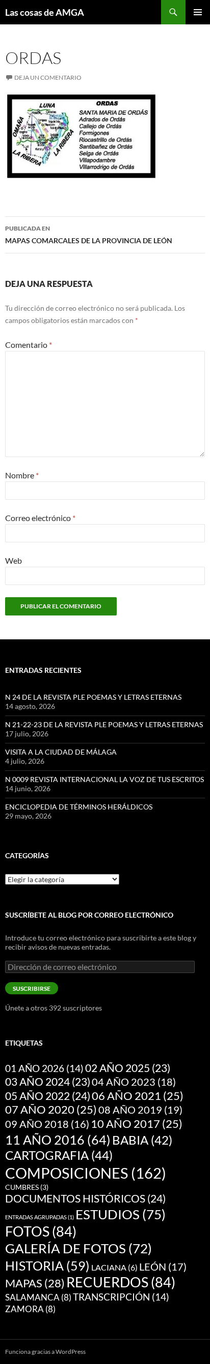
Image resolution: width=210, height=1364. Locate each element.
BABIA (142, 1140)
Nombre (22, 475)
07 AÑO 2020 (51, 1109)
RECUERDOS (120, 1282)
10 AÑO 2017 (136, 1123)
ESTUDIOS (120, 1214)
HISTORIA (47, 1265)
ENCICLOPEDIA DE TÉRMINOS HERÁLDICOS (78, 806)
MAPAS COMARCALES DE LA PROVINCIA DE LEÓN (88, 234)
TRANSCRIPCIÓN (121, 1297)
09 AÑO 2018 (47, 1124)
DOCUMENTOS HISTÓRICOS (85, 1198)
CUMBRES (26, 1187)
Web (13, 560)
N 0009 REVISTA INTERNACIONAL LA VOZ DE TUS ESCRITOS (104, 779)
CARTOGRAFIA (59, 1155)
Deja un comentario (48, 77)
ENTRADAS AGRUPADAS (39, 1217)
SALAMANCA (38, 1297)
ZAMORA (30, 1309)
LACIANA (114, 1267)
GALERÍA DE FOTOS (78, 1248)
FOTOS (40, 1231)
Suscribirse (31, 988)
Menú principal (198, 12)
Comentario (28, 344)
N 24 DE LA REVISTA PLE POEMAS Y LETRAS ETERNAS (93, 697)
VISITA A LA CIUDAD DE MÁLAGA (61, 752)
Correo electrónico (40, 518)
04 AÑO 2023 (134, 1082)
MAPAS (35, 1283)
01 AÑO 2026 (44, 1068)
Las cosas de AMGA (44, 12)
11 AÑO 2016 (58, 1139)
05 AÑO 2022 (47, 1095)
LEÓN (163, 1266)
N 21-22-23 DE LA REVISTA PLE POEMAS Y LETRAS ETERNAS (104, 724)
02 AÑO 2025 (127, 1068)
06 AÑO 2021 (137, 1095)
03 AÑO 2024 (47, 1081)
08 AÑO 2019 (140, 1109)
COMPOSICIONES (85, 1173)
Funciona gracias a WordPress (45, 1351)
